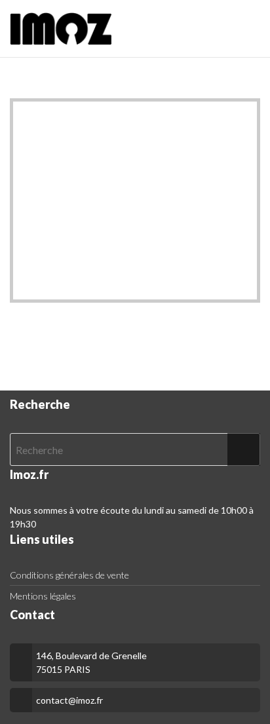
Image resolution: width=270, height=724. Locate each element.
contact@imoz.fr (69, 700)
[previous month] (36, 116)
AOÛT (112, 116)
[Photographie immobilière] (61, 29)
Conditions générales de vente (69, 575)
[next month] (234, 116)
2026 (158, 116)
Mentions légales (43, 595)
